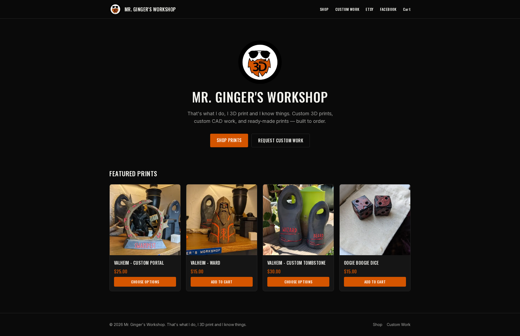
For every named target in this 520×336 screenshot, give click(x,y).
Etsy (369, 9)
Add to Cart (222, 281)
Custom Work (347, 9)
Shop (324, 9)
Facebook (388, 9)
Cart (407, 9)
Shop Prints (229, 140)
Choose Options (145, 281)
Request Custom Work (280, 140)
